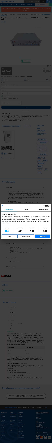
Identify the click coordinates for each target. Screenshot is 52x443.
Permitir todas (42, 236)
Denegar (10, 236)
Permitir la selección (26, 236)
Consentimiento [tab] (9, 209)
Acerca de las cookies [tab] (43, 209)
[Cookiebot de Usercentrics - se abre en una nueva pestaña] (44, 206)
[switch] (20, 231)
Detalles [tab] (26, 209)
